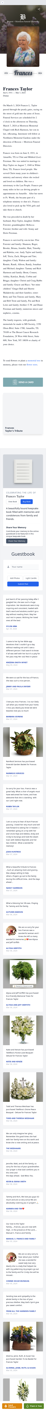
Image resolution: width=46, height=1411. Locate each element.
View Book (12, 501)
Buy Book (27, 501)
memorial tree (33, 360)
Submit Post (23, 584)
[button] (23, 742)
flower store (32, 364)
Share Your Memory (16, 541)
